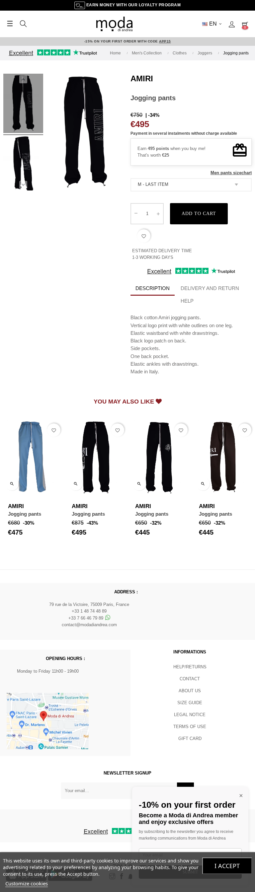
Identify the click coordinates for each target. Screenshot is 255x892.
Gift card (190, 738)
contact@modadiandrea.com (89, 624)
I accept (227, 866)
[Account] (231, 24)
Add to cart (199, 213)
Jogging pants (24, 514)
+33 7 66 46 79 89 (86, 618)
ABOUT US (190, 690)
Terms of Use (189, 726)
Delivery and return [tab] (210, 288)
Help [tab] (187, 301)
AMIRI (141, 78)
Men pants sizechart (231, 172)
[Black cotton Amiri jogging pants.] (23, 104)
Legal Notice (190, 714)
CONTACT (190, 678)
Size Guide (189, 702)
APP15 (165, 41)
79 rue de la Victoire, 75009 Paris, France (89, 604)
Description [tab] (152, 288)
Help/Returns (190, 666)
